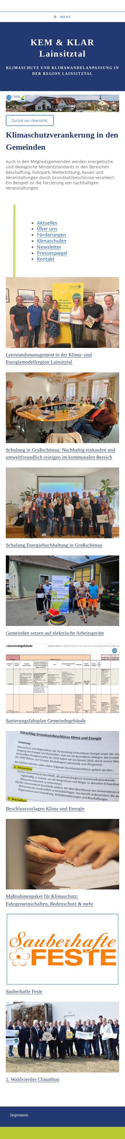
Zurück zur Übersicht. (29, 120)
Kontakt (45, 259)
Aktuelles (47, 223)
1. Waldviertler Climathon (32, 1079)
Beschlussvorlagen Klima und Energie (45, 808)
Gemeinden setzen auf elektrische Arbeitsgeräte (55, 633)
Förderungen (51, 235)
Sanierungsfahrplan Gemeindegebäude (46, 720)
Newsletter (49, 247)
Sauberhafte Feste (24, 991)
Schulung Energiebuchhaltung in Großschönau (54, 545)
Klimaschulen (51, 241)
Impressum (19, 1115)
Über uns (47, 228)
